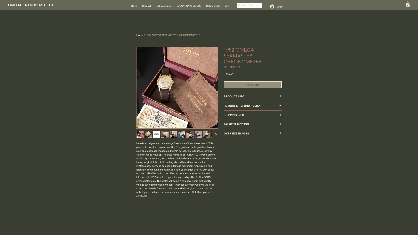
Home (139, 35)
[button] (407, 4)
